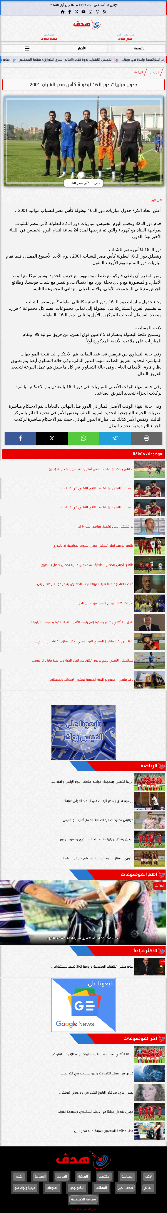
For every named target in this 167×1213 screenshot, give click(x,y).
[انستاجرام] (90, 11)
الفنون (19, 1176)
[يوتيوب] (83, 11)
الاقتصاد (104, 1176)
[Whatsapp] (97, 11)
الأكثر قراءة (145, 951)
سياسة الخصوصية (83, 1199)
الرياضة (138, 72)
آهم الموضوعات (139, 875)
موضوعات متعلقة (147, 453)
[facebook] (20, 438)
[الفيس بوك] (69, 11)
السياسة (128, 1176)
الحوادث (62, 1176)
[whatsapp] (83, 438)
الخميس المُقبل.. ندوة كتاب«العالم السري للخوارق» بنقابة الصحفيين (102, 60)
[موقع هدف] (87, 25)
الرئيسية (139, 48)
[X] (52, 438)
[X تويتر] (76, 11)
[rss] (104, 11)
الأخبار (82, 48)
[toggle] (27, 48)
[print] (146, 438)
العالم (148, 1188)
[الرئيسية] (62, 11)
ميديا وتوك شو (25, 1188)
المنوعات (52, 1188)
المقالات (101, 1188)
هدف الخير (125, 1188)
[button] (9, 914)
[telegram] (115, 438)
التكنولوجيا (77, 1188)
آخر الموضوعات (140, 1039)
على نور (157, 200)
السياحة (40, 1176)
